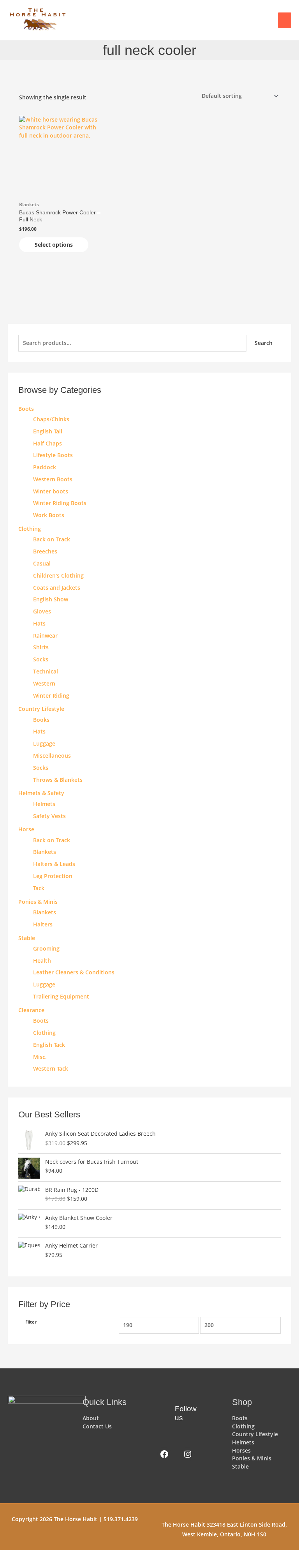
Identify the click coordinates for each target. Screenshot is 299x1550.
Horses (241, 1450)
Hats (39, 623)
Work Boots (48, 515)
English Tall (47, 431)
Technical (45, 671)
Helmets (44, 804)
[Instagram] (188, 1454)
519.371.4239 (121, 1519)
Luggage (44, 743)
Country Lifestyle (41, 708)
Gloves (42, 611)
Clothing (44, 1032)
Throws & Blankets (58, 779)
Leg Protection (52, 876)
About (91, 1418)
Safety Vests (49, 816)
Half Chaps (47, 443)
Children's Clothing (58, 575)
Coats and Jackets (56, 587)
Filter (31, 1322)
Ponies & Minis (38, 901)
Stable (26, 938)
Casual (42, 563)
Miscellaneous (52, 755)
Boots (26, 408)
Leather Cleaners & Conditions (73, 972)
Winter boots (50, 491)
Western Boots (52, 479)
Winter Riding (51, 695)
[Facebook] (164, 1454)
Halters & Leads (54, 864)
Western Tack (50, 1068)
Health (42, 960)
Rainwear (45, 635)
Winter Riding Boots (59, 503)
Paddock (44, 467)
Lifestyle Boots (53, 455)
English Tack (49, 1044)
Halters (43, 924)
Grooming (46, 948)
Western (44, 683)
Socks (40, 659)
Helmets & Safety (41, 793)
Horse (26, 829)
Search (264, 342)
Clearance (31, 1010)
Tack (38, 888)
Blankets (44, 851)
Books (41, 719)
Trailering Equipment (61, 996)
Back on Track (51, 539)
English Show (50, 599)
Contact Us (97, 1426)
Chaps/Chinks (51, 419)
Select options (54, 244)
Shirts (41, 647)
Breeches (45, 551)
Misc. (40, 1056)
